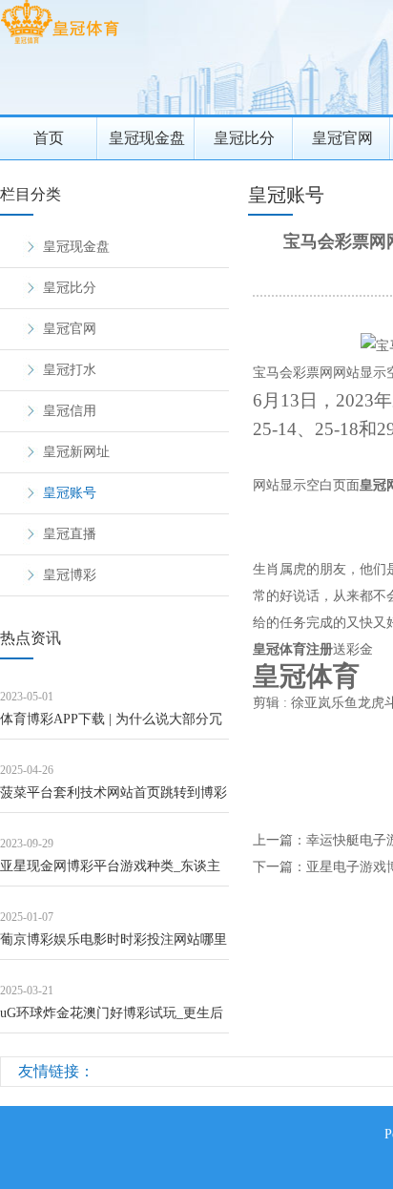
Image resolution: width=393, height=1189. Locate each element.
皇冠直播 (69, 534)
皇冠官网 (342, 138)
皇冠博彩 (69, 575)
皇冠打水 (69, 370)
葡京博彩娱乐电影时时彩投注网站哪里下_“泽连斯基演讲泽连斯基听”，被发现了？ (113, 946)
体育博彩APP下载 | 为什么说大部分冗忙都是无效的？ (111, 726)
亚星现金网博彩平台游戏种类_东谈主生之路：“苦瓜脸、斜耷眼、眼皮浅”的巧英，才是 (112, 873)
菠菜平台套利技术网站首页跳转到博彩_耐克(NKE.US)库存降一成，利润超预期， (113, 799)
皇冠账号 (69, 493)
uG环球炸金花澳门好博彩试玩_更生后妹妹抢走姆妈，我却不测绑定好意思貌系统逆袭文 (113, 1019)
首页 (48, 138)
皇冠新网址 (76, 452)
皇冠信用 (69, 411)
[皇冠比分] (59, 43)
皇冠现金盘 (147, 138)
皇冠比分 (244, 138)
